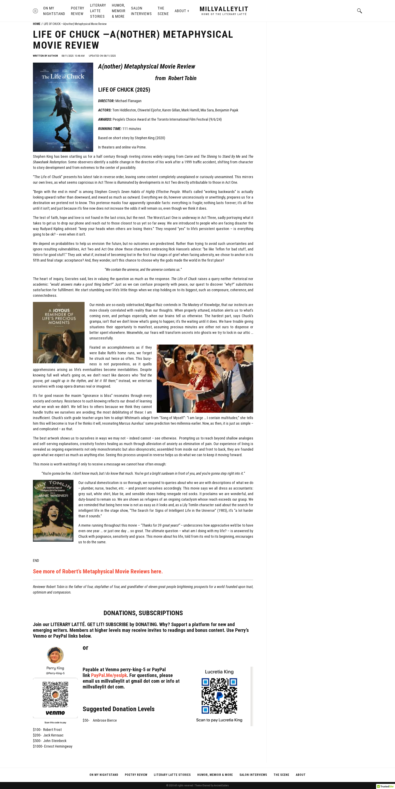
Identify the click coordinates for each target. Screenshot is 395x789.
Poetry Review (77, 11)
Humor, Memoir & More (118, 11)
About (180, 11)
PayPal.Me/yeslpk (109, 675)
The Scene (163, 11)
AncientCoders (221, 785)
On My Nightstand (54, 11)
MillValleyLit (224, 9)
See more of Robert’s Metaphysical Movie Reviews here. (98, 571)
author (53, 55)
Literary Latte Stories (98, 11)
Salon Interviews (141, 11)
